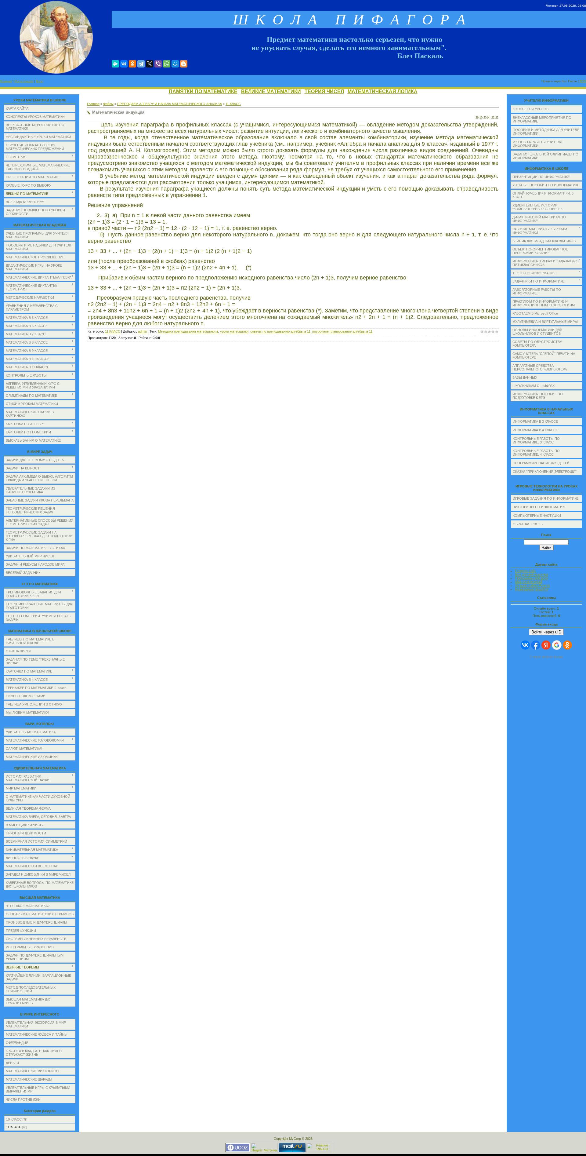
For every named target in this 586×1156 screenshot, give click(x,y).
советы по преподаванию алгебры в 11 (280, 331)
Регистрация (23, 81)
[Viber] (158, 63)
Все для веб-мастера (531, 574)
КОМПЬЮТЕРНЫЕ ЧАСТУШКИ (537, 515)
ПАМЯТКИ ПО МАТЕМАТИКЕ (203, 91)
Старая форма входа (546, 656)
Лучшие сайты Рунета (532, 585)
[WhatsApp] (166, 63)
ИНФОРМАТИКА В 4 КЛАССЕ (535, 430)
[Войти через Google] (557, 645)
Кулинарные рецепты (531, 589)
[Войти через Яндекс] (546, 645)
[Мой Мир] (175, 63)
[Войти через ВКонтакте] (525, 645)
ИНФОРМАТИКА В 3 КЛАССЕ (535, 421)
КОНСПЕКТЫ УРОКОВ (530, 109)
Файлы (108, 104)
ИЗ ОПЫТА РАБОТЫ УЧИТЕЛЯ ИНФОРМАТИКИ (537, 144)
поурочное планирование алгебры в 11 (342, 331)
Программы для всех (531, 578)
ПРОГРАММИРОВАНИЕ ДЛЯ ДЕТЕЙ (541, 463)
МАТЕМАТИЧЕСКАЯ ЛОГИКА (383, 91)
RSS (583, 81)
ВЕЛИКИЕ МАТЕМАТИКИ (271, 91)
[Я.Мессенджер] (115, 63)
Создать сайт (525, 571)
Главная (6, 81)
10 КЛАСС (14, 1119)
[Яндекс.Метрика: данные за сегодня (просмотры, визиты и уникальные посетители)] (264, 1147)
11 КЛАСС (13, 1127)
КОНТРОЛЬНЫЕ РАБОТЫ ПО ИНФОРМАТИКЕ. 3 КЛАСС (536, 440)
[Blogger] (183, 63)
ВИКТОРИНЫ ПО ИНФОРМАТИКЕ (539, 507)
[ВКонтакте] (124, 63)
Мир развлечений (528, 582)
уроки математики (234, 331)
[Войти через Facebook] (535, 645)
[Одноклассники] (132, 63)
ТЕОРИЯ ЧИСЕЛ (324, 91)
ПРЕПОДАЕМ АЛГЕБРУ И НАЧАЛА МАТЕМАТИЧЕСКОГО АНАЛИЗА (169, 104)
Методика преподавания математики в (188, 331)
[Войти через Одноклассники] (567, 645)
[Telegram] (141, 63)
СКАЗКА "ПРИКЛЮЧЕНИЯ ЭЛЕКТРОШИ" (545, 471)
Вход (39, 81)
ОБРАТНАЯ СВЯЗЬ (528, 524)
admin (142, 331)
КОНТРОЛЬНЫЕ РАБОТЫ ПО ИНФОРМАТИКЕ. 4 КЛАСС (536, 452)
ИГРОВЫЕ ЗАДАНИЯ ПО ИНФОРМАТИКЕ (545, 498)
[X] (149, 63)
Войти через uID (546, 632)
